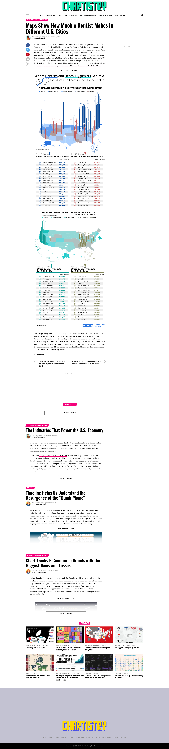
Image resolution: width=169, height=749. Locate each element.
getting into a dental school (67, 55)
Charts (51, 737)
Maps (57, 737)
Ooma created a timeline (55, 521)
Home (41, 15)
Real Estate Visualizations (88, 15)
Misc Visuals (90, 737)
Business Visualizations (53, 15)
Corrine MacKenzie (40, 504)
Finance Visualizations (70, 15)
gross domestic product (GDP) (83, 458)
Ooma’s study (56, 448)
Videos (71, 737)
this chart (81, 586)
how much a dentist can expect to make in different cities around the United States (69, 66)
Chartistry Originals (105, 15)
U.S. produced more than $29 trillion (53, 455)
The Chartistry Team (119, 737)
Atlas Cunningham (39, 38)
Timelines (64, 737)
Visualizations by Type (121, 15)
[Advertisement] (70, 388)
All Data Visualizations (103, 737)
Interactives (80, 737)
